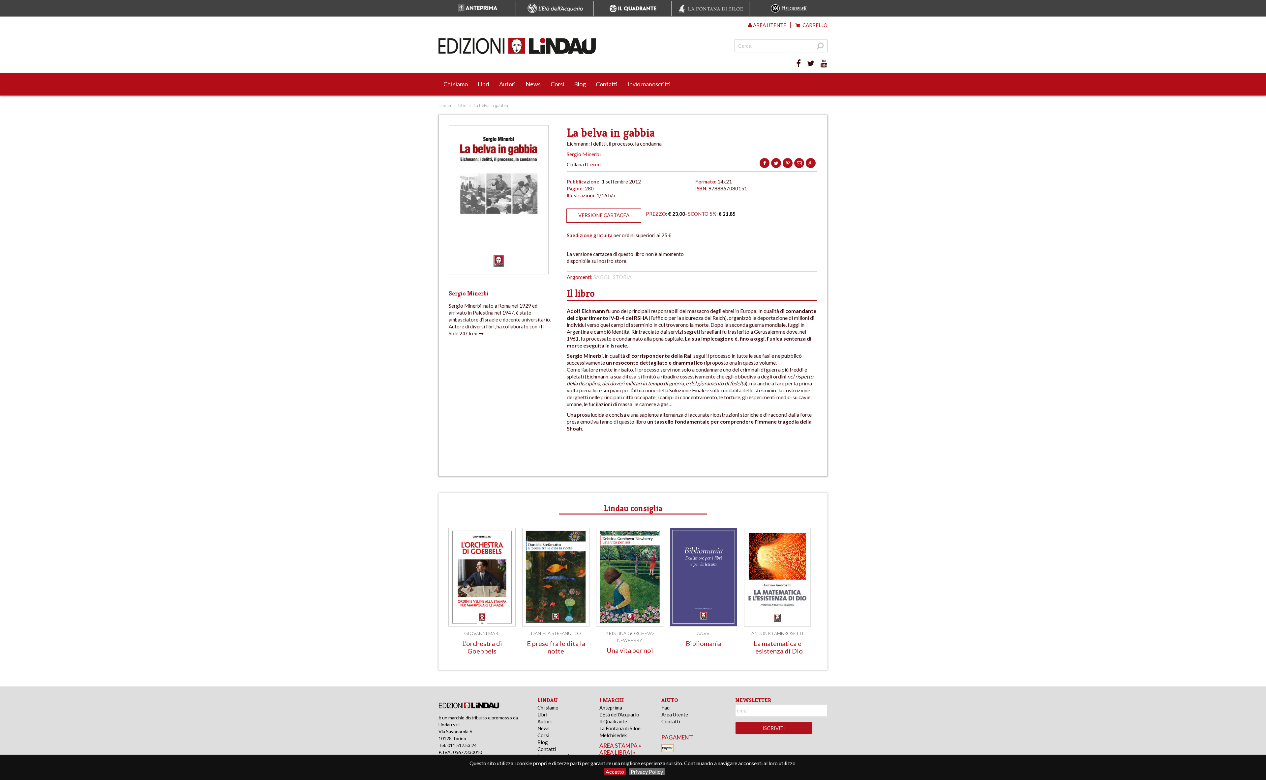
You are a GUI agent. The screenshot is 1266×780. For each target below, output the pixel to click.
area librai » (617, 752)
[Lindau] (565, 46)
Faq (665, 707)
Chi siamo (455, 84)
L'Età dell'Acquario (619, 714)
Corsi (557, 84)
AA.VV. (703, 633)
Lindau (444, 105)
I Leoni (593, 164)
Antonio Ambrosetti (777, 633)
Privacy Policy (647, 771)
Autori (507, 84)
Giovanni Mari (482, 633)
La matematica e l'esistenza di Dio (777, 647)
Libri (483, 84)
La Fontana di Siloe (620, 728)
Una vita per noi (630, 650)
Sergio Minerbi (584, 154)
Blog (580, 84)
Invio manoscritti (649, 84)
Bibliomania (703, 643)
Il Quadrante (613, 721)
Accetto (615, 771)
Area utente (769, 25)
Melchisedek (613, 735)
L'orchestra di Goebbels (482, 647)
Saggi (601, 277)
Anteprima (610, 707)
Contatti (607, 84)
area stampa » (620, 745)
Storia (622, 277)
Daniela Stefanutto (556, 633)
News (533, 84)
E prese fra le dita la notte (556, 647)
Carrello (814, 25)
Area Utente (674, 714)
